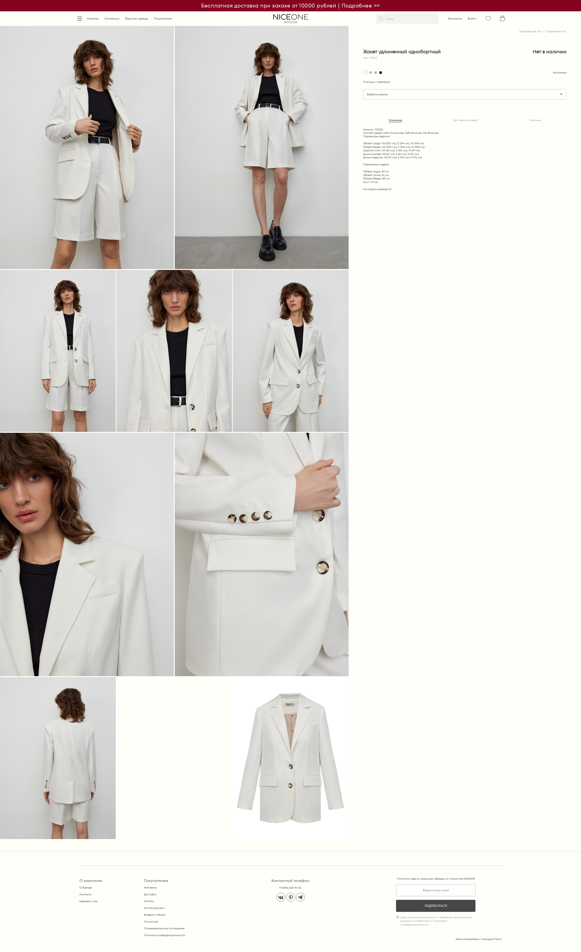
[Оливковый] (370, 72)
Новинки (93, 18)
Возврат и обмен (154, 915)
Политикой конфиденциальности (424, 922)
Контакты (85, 894)
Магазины (455, 18)
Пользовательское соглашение (164, 928)
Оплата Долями (154, 908)
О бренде (85, 887)
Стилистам (151, 921)
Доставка (150, 894)
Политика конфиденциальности (164, 935)
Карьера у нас (88, 901)
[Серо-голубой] (375, 72)
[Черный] (380, 72)
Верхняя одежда (136, 18)
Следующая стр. (555, 31)
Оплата (149, 901)
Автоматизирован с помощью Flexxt (478, 939)
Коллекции (112, 18)
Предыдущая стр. (530, 31)
